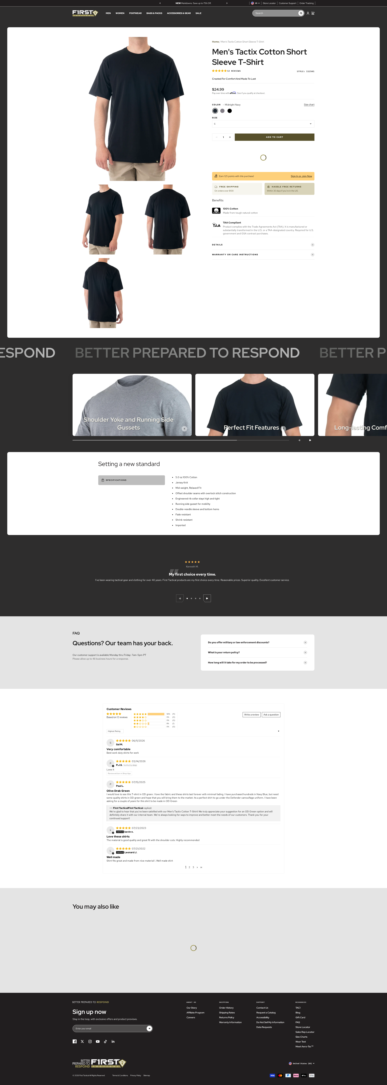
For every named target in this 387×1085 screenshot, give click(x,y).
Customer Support (287, 3)
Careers (191, 1017)
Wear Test (301, 1041)
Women (120, 13)
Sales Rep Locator (305, 1032)
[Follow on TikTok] (105, 1041)
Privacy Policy (135, 1075)
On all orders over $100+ (193, 3)
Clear (293, 13)
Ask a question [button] (271, 714)
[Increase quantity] (230, 137)
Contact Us (262, 1007)
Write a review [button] (251, 714)
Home (215, 41)
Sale (198, 13)
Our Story (192, 1007)
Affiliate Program (195, 1012)
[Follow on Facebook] (75, 1041)
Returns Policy (226, 1017)
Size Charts (301, 1036)
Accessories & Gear (179, 13)
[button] (219, 70)
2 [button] (189, 867)
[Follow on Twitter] (82, 1041)
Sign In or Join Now (301, 176)
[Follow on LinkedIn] (113, 1041)
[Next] (227, 3)
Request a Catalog (266, 1012)
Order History (226, 1007)
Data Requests (264, 1027)
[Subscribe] (149, 1028)
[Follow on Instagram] (90, 1041)
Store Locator (269, 3)
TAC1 (298, 1007)
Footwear (135, 13)
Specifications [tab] (116, 480)
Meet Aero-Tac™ (305, 1046)
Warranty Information (230, 1022)
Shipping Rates (227, 1012)
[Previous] (160, 3)
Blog (298, 1012)
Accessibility (262, 1017)
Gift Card (300, 1017)
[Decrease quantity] (216, 137)
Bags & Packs (154, 13)
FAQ (298, 1022)
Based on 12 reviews (117, 717)
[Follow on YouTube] (98, 1041)
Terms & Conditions (120, 1075)
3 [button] (193, 867)
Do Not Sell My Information (270, 1022)
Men (108, 13)
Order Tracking (306, 3)
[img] (123, 740)
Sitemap (146, 1075)
